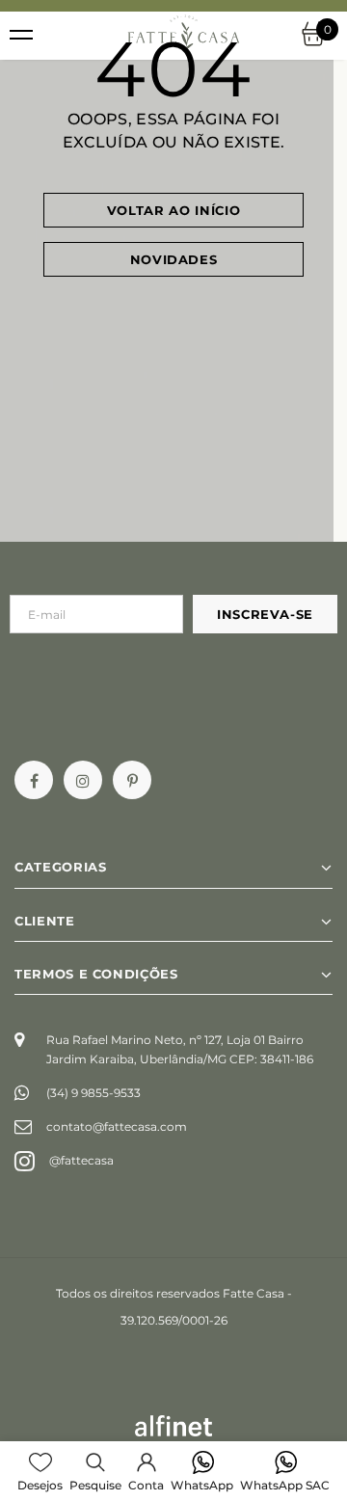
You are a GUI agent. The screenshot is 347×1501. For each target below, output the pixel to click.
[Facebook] (33, 780)
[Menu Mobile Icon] (21, 35)
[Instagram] (83, 780)
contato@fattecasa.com (116, 1126)
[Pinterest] (132, 780)
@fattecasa (81, 1160)
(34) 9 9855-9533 (93, 1093)
